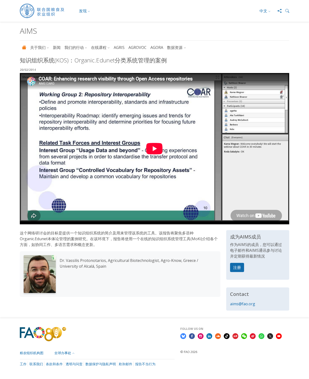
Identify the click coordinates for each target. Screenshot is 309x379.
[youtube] (279, 336)
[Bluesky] (183, 336)
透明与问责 (74, 364)
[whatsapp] (261, 336)
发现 (83, 10)
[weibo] (253, 336)
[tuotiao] (235, 336)
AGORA (156, 47)
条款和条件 (54, 364)
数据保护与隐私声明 (100, 364)
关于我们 (38, 47)
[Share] (277, 11)
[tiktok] (227, 336)
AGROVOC (137, 47)
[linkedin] (209, 336)
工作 (23, 364)
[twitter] (270, 336)
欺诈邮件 (125, 364)
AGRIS (119, 47)
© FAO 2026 (188, 352)
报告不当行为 (145, 364)
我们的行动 (74, 47)
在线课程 (98, 47)
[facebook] (192, 336)
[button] (285, 11)
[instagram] (201, 336)
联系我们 (36, 364)
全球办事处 (62, 353)
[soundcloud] (218, 336)
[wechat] (244, 336)
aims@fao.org (242, 303)
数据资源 (175, 47)
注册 (237, 267)
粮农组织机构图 (31, 353)
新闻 (57, 47)
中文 (263, 10)
